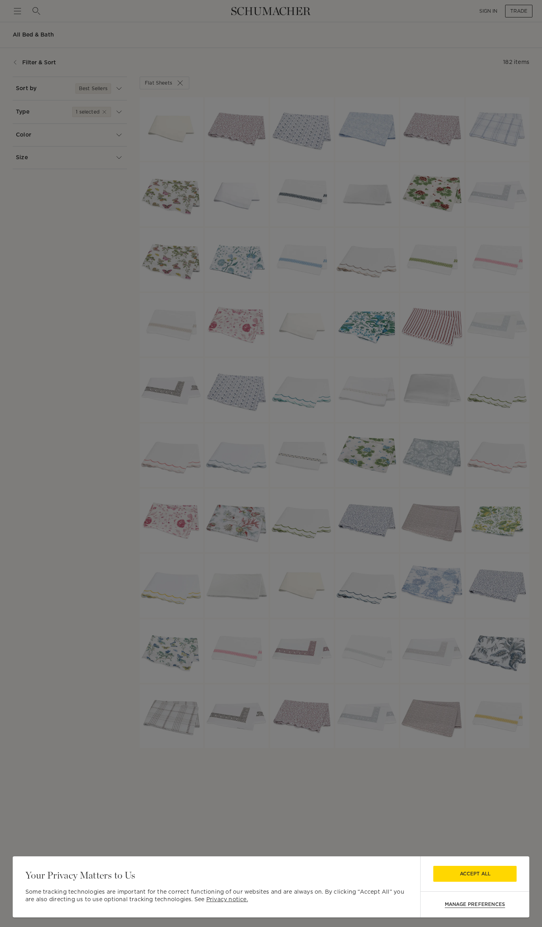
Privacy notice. (227, 899)
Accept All (475, 874)
